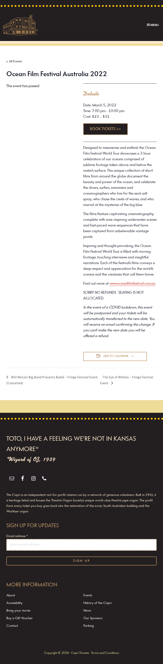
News (87, 610)
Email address (17, 536)
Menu (154, 25)
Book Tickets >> (105, 129)
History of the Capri (97, 603)
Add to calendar (115, 356)
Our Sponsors (92, 618)
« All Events (14, 61)
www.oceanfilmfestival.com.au (132, 284)
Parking (88, 626)
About (10, 595)
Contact (12, 626)
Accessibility (14, 603)
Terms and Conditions (105, 653)
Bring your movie (18, 610)
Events (87, 595)
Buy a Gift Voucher (19, 618)
